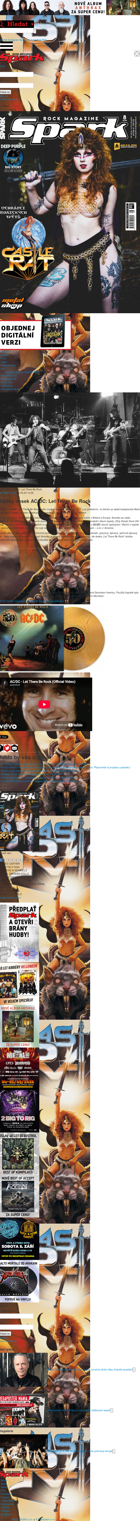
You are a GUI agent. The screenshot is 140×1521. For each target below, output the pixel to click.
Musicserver (7, 1504)
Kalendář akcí (8, 365)
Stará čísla (6, 382)
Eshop (23, 39)
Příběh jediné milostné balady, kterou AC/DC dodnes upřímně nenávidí (39, 770)
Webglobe (6, 1514)
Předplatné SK (8, 379)
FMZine (5, 1507)
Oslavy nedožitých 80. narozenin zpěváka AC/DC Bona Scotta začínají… (40, 777)
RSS (44, 39)
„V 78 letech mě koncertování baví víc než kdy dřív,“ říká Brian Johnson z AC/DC (44, 764)
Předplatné (7, 1494)
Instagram (13, 39)
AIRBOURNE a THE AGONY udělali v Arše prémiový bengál (80, 1451)
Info (3, 368)
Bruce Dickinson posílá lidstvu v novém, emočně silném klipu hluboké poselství (90, 1369)
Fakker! (5, 1497)
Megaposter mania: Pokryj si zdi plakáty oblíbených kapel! (79, 1410)
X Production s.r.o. (45, 1519)
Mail (39, 39)
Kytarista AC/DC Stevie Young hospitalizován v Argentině (31, 774)
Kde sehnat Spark (10, 389)
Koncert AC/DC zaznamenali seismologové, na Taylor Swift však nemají (39, 781)
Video (4, 362)
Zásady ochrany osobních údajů (22, 372)
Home (4, 351)
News (4, 355)
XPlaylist (5, 1511)
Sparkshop (6, 385)
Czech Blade (8, 1500)
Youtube (31, 39)
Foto (3, 358)
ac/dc (13, 492)
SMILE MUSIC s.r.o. (22, 1519)
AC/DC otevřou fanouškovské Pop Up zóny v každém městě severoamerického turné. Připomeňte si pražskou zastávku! (65, 767)
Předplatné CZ (9, 375)
